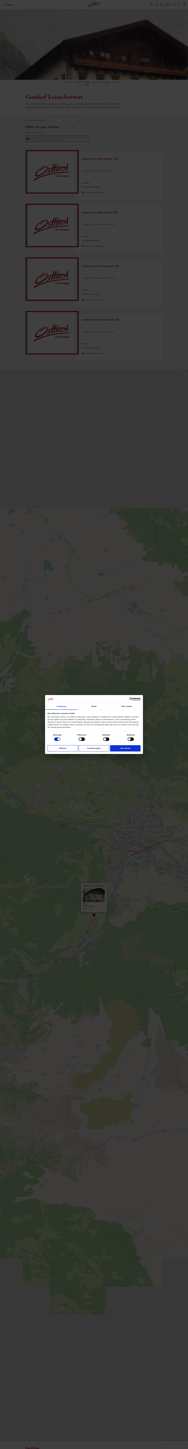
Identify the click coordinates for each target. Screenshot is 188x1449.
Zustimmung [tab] (61, 706)
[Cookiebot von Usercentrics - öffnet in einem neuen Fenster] (131, 699)
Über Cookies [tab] (126, 706)
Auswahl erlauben (94, 748)
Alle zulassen (125, 748)
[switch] (82, 740)
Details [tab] (94, 706)
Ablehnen (62, 748)
